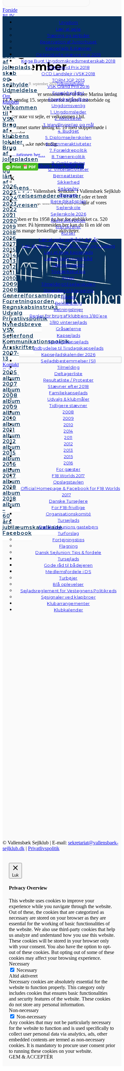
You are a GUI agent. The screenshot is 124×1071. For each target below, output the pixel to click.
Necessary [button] (19, 963)
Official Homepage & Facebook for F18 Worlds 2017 (70, 491)
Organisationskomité (68, 513)
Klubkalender (68, 609)
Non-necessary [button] (24, 1010)
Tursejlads (68, 520)
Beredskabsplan (68, 201)
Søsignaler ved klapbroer (68, 597)
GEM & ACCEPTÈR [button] (31, 1057)
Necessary (27, 970)
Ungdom (68, 22)
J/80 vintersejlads (68, 322)
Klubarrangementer (68, 603)
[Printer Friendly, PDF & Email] (20, 166)
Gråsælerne (68, 328)
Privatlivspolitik (43, 848)
